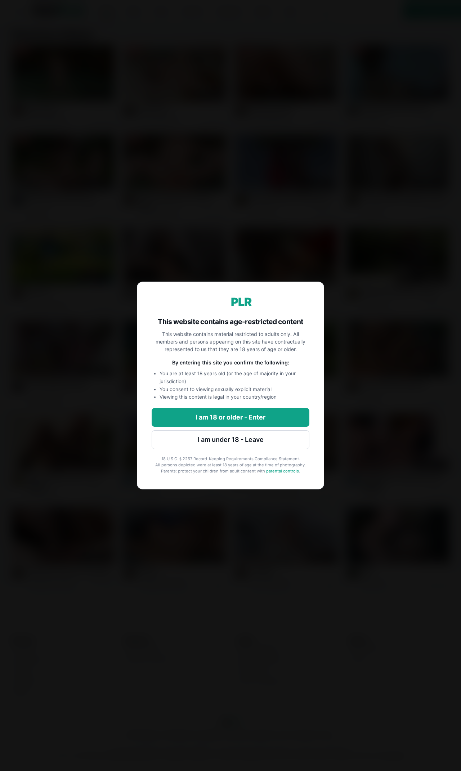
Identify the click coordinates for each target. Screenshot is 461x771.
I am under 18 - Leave (231, 439)
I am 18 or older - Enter (230, 417)
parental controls (282, 471)
